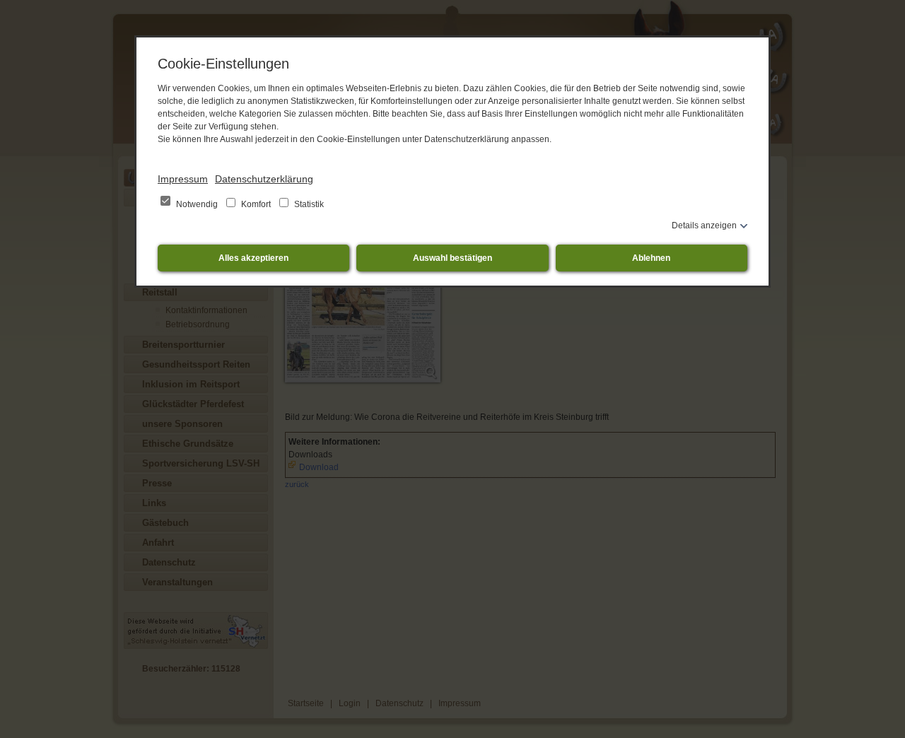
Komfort (256, 204)
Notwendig (197, 204)
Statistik (308, 204)
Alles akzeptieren (253, 258)
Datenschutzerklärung (264, 178)
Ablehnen (651, 258)
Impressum (183, 178)
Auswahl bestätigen (452, 258)
